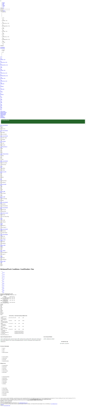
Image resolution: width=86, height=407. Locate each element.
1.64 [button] (1, 206)
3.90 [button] (15, 329)
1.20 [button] (19, 317)
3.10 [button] (1, 160)
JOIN (3, 7)
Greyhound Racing (5, 365)
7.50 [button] (15, 323)
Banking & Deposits (5, 352)
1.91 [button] (1, 133)
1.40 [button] (1, 233)
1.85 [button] (19, 326)
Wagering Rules (4, 358)
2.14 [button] (1, 138)
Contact (3, 5)
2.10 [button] (1, 156)
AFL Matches (2, 47)
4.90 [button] (23, 329)
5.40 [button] (1, 190)
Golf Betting (4, 383)
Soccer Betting (4, 393)
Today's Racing (2, 111)
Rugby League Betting (5, 392)
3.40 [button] (1, 176)
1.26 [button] (1, 242)
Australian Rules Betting (5, 376)
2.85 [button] (1, 231)
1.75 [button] (1, 194)
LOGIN (1, 10)
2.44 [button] (1, 249)
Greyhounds (2, 116)
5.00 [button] (15, 326)
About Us (3, 348)
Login (1, 7)
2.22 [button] (1, 165)
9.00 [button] (1, 222)
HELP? (4, 10)
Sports (3, 3)
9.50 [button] (15, 320)
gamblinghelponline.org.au (23, 402)
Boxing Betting (4, 380)
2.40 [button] (19, 323)
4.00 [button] (1, 188)
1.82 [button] (1, 199)
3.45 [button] (1, 244)
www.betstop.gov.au (54, 403)
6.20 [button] (23, 326)
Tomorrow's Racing (3, 112)
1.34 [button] (1, 183)
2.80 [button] (19, 320)
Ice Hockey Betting (5, 389)
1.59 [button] (1, 215)
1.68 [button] (1, 140)
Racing (3, 2)
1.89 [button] (1, 237)
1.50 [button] (1, 149)
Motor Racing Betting (5, 390)
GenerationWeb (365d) (7, 405)
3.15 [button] (1, 265)
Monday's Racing (3, 113)
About (3, 6)
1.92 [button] (1, 201)
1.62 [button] (1, 226)
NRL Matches (2, 48)
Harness (1, 115)
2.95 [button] (1, 174)
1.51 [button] (1, 129)
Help (3, 4)
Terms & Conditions (5, 356)
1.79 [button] (1, 212)
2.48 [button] (1, 127)
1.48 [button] (1, 169)
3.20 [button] (1, 181)
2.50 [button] (1, 170)
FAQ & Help (4, 359)
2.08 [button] (1, 145)
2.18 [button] (1, 217)
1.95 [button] (15, 317)
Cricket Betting (4, 382)
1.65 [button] (1, 253)
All (2, 52)
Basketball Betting (5, 379)
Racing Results (2, 117)
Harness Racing (4, 366)
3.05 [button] (1, 158)
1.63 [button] (1, 163)
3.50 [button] (1, 151)
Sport (3, 50)
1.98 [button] (1, 210)
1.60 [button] (23, 317)
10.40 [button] (23, 320)
